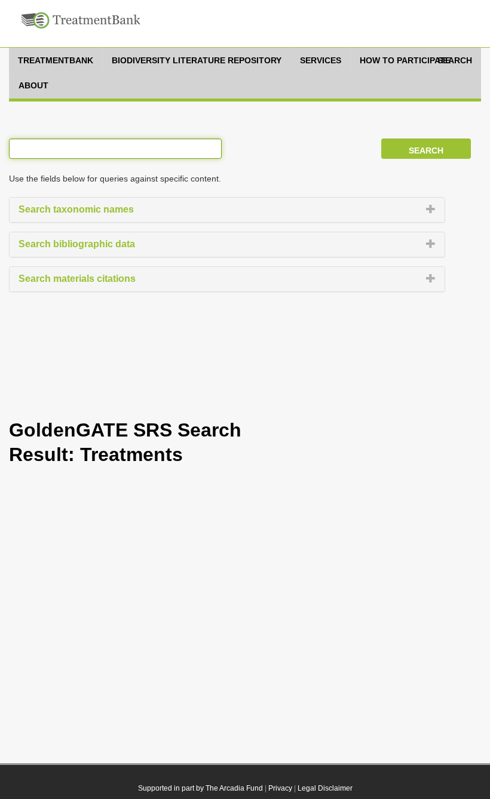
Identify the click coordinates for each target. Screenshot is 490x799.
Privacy (280, 788)
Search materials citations (77, 278)
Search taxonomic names (76, 209)
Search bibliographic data (77, 244)
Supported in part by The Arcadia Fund (200, 788)
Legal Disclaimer (325, 788)
